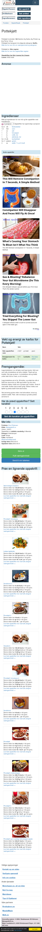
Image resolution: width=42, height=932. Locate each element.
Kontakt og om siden (10, 869)
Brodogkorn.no (8, 906)
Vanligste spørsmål (10, 873)
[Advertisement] (21, 87)
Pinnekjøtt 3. (8, 806)
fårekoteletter (16, 127)
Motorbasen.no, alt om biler (13, 886)
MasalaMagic (7, 910)
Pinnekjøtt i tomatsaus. (11, 519)
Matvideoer (6, 894)
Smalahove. (7, 710)
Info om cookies (8, 877)
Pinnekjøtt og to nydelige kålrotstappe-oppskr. (18, 839)
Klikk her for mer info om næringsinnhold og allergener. (19, 45)
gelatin (14, 141)
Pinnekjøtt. (7, 741)
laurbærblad (16, 139)
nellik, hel (15, 135)
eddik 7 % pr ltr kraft (18, 143)
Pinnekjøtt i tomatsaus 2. (11, 678)
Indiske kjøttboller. (9, 551)
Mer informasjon (18, 930)
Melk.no (5, 915)
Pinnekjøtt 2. (8, 615)
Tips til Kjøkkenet (9, 898)
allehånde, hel (16, 137)
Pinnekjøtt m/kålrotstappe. (12, 773)
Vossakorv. (7, 646)
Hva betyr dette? (35, 358)
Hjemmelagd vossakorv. (11, 486)
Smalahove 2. (8, 584)
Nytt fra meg (7, 890)
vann (13, 129)
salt (13, 131)
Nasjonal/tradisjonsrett (9, 439)
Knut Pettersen (13, 425)
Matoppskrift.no (11, 427)
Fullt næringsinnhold (21, 455)
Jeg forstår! (35, 929)
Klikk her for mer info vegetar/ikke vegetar (15, 51)
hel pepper (15, 133)
